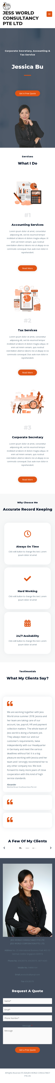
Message (27, 1025)
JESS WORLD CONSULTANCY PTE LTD (21, 18)
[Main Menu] (49, 14)
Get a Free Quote (27, 1049)
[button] (4, 848)
